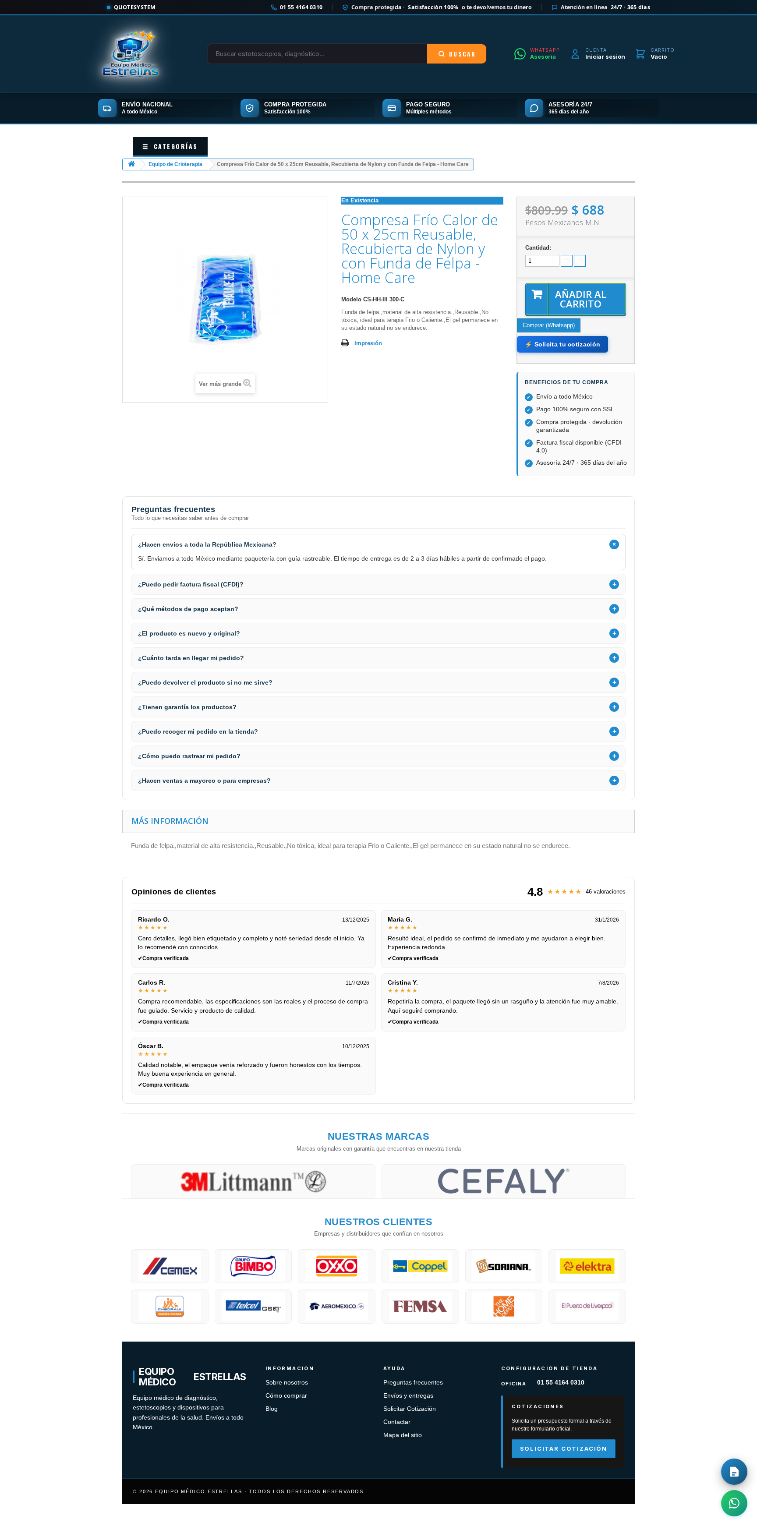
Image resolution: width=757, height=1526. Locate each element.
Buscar (462, 53)
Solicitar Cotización (409, 1409)
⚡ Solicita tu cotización (562, 344)
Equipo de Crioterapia (175, 164)
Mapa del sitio (402, 1435)
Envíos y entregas (408, 1395)
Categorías (170, 146)
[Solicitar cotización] (734, 1472)
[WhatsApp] (734, 1503)
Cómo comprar (286, 1395)
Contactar (396, 1422)
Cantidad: (538, 247)
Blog (271, 1409)
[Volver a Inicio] (131, 164)
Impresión (368, 343)
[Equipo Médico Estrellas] (131, 53)
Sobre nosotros (286, 1382)
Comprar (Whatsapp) (549, 325)
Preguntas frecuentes (413, 1382)
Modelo (351, 299)
